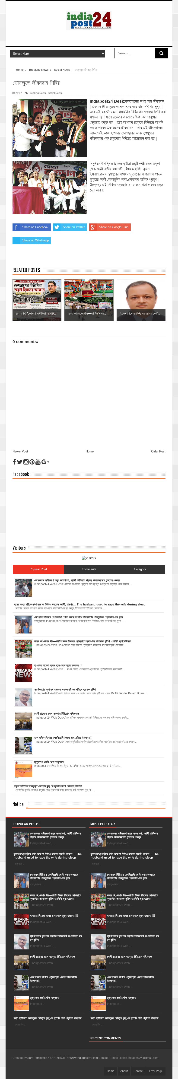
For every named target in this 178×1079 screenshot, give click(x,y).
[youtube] (38, 462)
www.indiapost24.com (84, 1058)
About (124, 1071)
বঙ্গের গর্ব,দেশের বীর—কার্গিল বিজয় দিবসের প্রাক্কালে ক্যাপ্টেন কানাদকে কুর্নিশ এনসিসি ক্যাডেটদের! (55, 897)
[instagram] (26, 462)
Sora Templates (37, 1058)
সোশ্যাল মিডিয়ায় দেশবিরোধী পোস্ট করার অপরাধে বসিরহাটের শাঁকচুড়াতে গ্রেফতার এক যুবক (54, 876)
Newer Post (20, 451)
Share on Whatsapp (35, 240)
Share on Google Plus (113, 227)
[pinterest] (32, 462)
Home (90, 451)
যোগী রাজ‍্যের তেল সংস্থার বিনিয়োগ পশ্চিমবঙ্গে (52, 956)
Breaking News (37, 93)
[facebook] (14, 462)
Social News (55, 93)
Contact (138, 1071)
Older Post (158, 451)
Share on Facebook (35, 227)
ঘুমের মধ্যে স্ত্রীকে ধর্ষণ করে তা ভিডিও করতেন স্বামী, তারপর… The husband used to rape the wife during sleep (48, 855)
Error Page (156, 1071)
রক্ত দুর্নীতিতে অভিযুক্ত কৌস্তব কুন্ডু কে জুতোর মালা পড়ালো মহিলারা (48, 1018)
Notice (18, 803)
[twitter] (19, 462)
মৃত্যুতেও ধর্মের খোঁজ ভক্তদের (44, 997)
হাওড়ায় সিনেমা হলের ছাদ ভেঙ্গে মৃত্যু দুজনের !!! (54, 915)
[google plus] (45, 462)
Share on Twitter (74, 227)
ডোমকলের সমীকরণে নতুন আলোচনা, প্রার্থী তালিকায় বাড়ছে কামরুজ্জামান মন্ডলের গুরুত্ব (55, 835)
